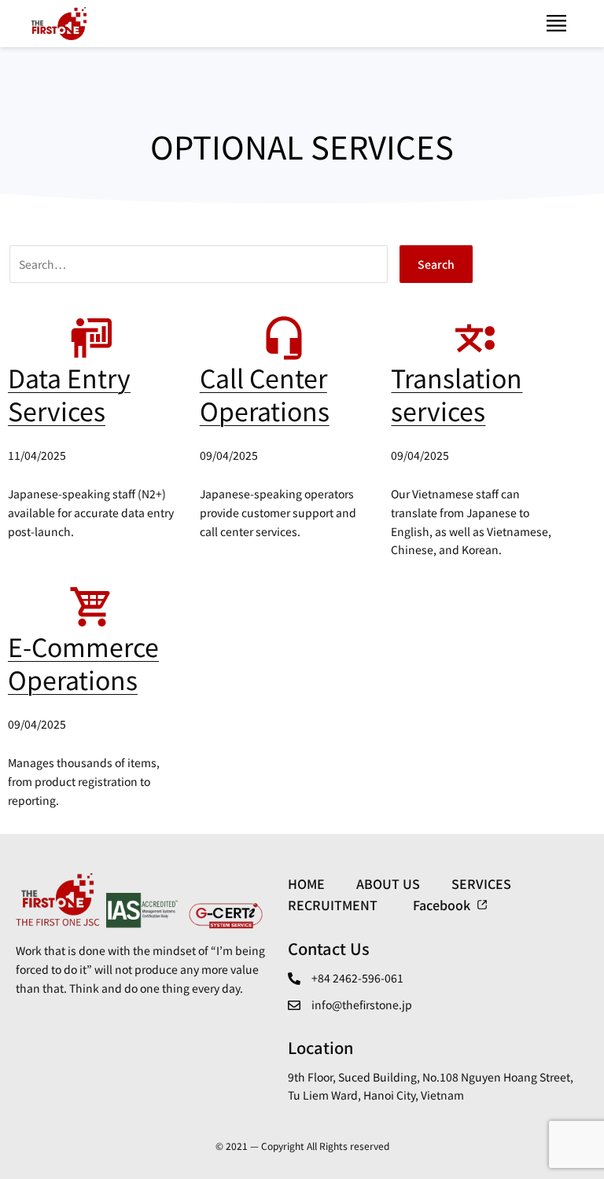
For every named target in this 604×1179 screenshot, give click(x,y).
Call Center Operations (265, 393)
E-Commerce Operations (83, 662)
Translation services (456, 393)
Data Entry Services (69, 393)
